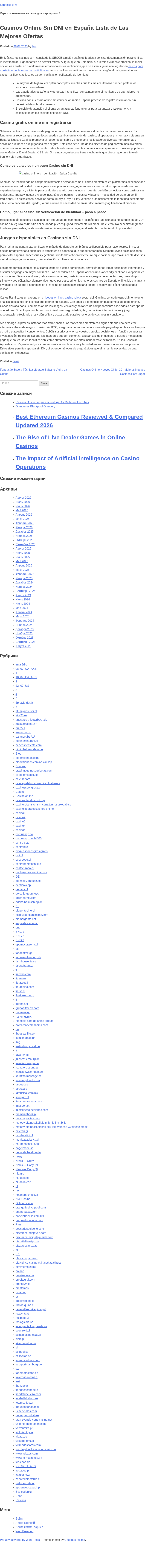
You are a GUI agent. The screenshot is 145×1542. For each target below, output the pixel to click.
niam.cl (20, 1173)
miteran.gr (22, 1131)
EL (17, 906)
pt (17, 1296)
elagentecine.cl (25, 910)
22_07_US (22, 685)
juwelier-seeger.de (27, 1063)
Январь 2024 (24, 624)
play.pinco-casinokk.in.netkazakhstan (39, 1262)
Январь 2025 (24, 578)
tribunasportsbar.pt (27, 1406)
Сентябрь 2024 (25, 590)
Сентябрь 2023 (25, 641)
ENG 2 (20, 936)
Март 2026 (22, 518)
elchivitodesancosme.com (32, 914)
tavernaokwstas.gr (27, 1377)
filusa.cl (20, 991)
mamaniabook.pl (26, 1114)
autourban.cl (23, 732)
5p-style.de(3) (24, 702)
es (17, 948)
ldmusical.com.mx (27, 1092)
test (34, 46)
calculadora (23, 779)
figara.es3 (22, 982)
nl (17, 1186)
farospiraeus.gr (25, 965)
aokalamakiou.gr (26, 723)
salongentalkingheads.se (31, 1326)
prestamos (22, 1288)
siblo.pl (20, 1339)
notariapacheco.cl (27, 1194)
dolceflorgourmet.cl (27, 893)
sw (17, 1368)
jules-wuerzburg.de (28, 1059)
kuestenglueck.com (28, 1080)
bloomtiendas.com (27, 757)
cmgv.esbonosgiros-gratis (32, 851)
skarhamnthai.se (26, 1343)
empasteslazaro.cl (27, 923)
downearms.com (26, 897)
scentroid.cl (23, 1330)
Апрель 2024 (24, 612)
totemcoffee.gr (24, 1402)
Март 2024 (22, 616)
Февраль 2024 (25, 620)
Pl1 (18, 1254)
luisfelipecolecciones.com (32, 1109)
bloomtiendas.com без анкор (34, 762)
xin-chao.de (23, 1462)
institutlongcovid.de (28, 1046)
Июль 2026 (23, 501)
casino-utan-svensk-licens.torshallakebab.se (43, 804)
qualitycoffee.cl (25, 1300)
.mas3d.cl (22, 664)
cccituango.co (24, 834)
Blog (18, 753)
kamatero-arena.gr (27, 1067)
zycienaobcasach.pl (28, 1487)
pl (17, 1249)
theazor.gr (22, 1385)
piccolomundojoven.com (31, 1232)
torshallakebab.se (27, 1398)
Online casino (24, 1203)
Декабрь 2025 (25, 531)
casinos (20, 829)
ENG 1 (20, 931)
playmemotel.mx (26, 1266)
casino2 (20, 817)
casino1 (20, 812)
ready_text (22, 1313)
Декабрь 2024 (25, 582)
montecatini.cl (24, 1135)
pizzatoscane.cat (26, 1245)
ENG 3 (20, 940)
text (18, 1381)
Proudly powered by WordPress (20, 1539)
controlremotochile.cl (29, 863)
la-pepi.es (22, 1084)
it (16, 1050)
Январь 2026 (24, 527)
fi (16, 969)
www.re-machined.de (29, 1457)
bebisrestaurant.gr (27, 740)
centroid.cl (22, 846)
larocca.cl (22, 1088)
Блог (19, 1495)
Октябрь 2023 (24, 637)
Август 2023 (23, 646)
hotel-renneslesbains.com (32, 1025)
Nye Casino (23, 1199)
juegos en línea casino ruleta (63, 297)
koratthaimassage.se (29, 1075)
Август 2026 (23, 497)
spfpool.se (22, 1351)
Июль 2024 (23, 599)
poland (20, 1271)
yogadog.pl (23, 1470)
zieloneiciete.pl (25, 1483)
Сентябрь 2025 (25, 544)
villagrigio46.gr (25, 1440)
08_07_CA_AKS (26, 668)
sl (17, 1347)
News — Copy (25, 1160)
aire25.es (21, 715)
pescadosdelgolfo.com (30, 1228)
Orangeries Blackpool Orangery (35, 406)
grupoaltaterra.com (27, 1008)
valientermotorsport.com (31, 1423)
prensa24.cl (23, 1283)
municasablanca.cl (27, 1139)
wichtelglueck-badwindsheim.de (36, 1449)
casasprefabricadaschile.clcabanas (38, 783)
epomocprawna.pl (27, 944)
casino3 (20, 821)
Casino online (24, 796)
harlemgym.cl (24, 1016)
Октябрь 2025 (24, 540)
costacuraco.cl (25, 868)
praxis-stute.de (25, 1275)
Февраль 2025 (25, 574)
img (18, 1042)
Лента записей (25, 1522)
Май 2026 (22, 510)
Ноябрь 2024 (24, 586)
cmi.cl (19, 855)
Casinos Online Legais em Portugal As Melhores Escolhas (52, 402)
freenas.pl (22, 1003)
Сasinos (21, 1500)
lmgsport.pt (22, 1105)
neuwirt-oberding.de (28, 1152)
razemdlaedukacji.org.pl (31, 1309)
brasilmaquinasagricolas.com (34, 770)
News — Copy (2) (27, 1165)
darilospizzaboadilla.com (31, 872)
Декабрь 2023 (25, 629)
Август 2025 (23, 548)
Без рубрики (24, 1491)
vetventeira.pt (24, 1428)
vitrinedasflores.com (28, 1445)
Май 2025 (22, 561)
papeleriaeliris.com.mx (30, 1215)
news (16, 361)
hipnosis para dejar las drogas (34, 1020)
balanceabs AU (25, 736)
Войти (20, 1518)
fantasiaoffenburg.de (28, 957)
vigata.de (21, 1436)
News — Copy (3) (27, 1169)
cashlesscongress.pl (28, 787)
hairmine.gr (23, 1012)
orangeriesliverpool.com (31, 1207)
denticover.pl (23, 885)
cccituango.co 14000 (29, 838)
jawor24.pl (22, 1054)
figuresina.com (25, 986)
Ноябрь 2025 (24, 535)
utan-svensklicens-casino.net (34, 1419)
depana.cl (22, 889)
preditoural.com (25, 1279)
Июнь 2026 (23, 506)
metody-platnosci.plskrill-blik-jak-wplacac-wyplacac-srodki (52, 1126)
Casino (20, 791)
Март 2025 (22, 569)
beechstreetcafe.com (29, 745)
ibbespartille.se (25, 1033)
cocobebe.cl (23, 859)
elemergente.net (26, 919)
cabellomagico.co (27, 774)
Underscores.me (74, 1539)
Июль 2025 (23, 552)
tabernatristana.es (27, 1372)
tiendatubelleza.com (28, 1394)
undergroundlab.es (27, 1415)
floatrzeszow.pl (25, 995)
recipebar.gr (23, 1317)
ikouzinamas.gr (25, 1037)
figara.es (21, 978)
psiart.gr (21, 1292)
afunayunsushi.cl (26, 711)
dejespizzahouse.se (28, 880)
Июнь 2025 (23, 557)
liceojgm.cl (22, 1097)
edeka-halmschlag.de (29, 902)
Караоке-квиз (8, 4)
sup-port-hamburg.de (29, 1364)
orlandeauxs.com (26, 1211)
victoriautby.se (24, 1432)
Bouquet (21, 766)
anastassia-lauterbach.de (31, 719)
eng (18, 927)
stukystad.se (23, 1355)
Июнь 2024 (23, 603)
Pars (18, 1224)
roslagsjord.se (24, 1322)
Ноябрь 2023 (24, 633)
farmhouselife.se (26, 961)
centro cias (22, 842)
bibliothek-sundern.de (29, 749)
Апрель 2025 (24, 565)
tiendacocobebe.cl (27, 1389)
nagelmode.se (24, 1148)
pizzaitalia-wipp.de (27, 1241)
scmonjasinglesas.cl (28, 1334)
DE (18, 876)
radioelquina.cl (25, 1305)
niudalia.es (22, 1177)
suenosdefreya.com (28, 1360)
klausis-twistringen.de (29, 1071)
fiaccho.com (23, 974)
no (17, 1190)
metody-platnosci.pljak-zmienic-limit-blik (41, 1122)
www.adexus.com (27, 1453)
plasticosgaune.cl (26, 1258)
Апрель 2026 (24, 514)
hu (17, 1029)
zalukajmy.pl (23, 1474)
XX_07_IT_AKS (26, 1466)
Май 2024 (22, 607)
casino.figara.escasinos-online (35, 808)
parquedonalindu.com (29, 1220)
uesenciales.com (26, 1411)
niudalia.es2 (23, 1182)
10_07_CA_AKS (26, 677)
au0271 (20, 728)
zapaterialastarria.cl (28, 1478)
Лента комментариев (29, 1527)
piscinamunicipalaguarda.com (34, 1237)
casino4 (20, 825)
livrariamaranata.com (29, 1101)
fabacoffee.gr (24, 952)
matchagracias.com (28, 1118)
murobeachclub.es (27, 1143)
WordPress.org (25, 1531)
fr (16, 999)
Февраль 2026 (25, 523)
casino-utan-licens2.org (30, 800)
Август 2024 (23, 595)
